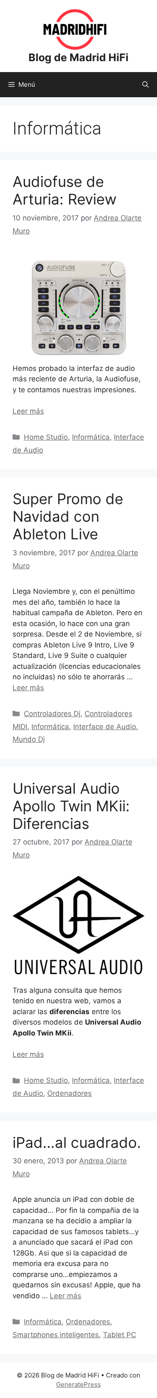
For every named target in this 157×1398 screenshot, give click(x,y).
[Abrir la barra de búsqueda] (145, 84)
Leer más (28, 411)
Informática (91, 437)
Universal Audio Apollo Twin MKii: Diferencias (71, 805)
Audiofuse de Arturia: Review (64, 190)
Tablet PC (119, 1335)
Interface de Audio (104, 726)
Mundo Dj (29, 739)
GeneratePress (78, 1384)
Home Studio (46, 437)
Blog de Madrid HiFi (78, 57)
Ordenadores (69, 1093)
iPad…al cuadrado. (77, 1142)
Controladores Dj (52, 713)
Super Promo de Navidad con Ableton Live (68, 516)
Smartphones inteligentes (56, 1335)
